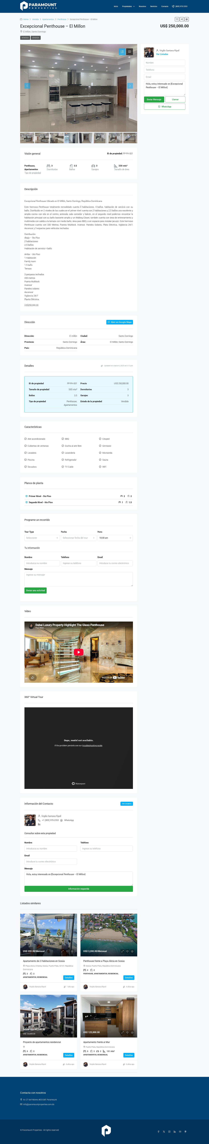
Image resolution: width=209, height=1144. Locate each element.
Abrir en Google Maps (121, 322)
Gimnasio (106, 446)
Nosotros (142, 6)
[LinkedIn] (175, 1132)
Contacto (164, 6)
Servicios (153, 6)
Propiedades (127, 6)
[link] (48, 935)
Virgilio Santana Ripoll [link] (37, 987)
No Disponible (129, 917)
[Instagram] (169, 1132)
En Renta (58, 917)
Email (100, 557)
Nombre (28, 557)
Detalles (69, 977)
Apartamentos (48, 19)
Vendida (35, 19)
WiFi (104, 467)
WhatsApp (69, 820)
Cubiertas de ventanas (38, 446)
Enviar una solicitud (35, 590)
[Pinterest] (186, 1132)
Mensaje (28, 569)
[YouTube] (180, 1132)
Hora (100, 532)
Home (25, 19)
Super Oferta (69, 917)
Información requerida (78, 889)
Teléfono (65, 557)
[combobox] (42, 538)
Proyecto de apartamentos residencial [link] (42, 1042)
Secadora (32, 467)
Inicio (116, 6)
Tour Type (29, 532)
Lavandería (70, 453)
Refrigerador (70, 460)
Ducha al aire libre (73, 446)
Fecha (64, 532)
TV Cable (69, 467)
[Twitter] (164, 1132)
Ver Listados (126, 804)
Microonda (107, 453)
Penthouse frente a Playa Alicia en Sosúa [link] (104, 961)
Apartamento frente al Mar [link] (96, 1042)
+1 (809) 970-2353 (50, 820)
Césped (105, 439)
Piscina (31, 460)
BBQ (67, 439)
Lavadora (32, 453)
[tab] (122, 51)
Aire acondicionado (36, 439)
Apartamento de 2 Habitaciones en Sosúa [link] (44, 961)
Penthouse (62, 19)
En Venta (70, 999)
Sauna (105, 460)
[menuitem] (179, 6)
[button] (177, 19)
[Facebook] (159, 1132)
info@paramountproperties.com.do (38, 1104)
